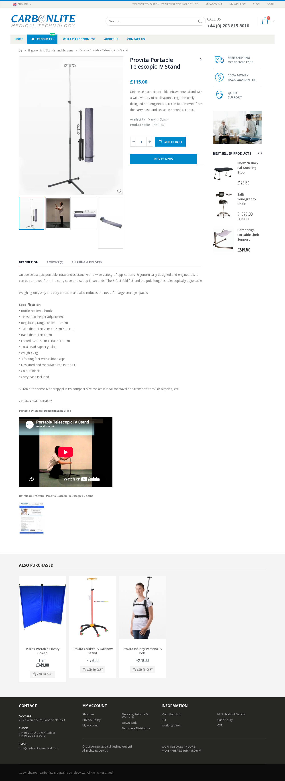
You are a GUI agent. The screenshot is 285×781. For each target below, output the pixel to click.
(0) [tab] (55, 262)
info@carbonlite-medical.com (38, 748)
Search (200, 21)
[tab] (28, 263)
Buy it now (163, 159)
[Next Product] (200, 58)
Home (20, 50)
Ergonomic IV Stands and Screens (50, 50)
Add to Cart (173, 141)
